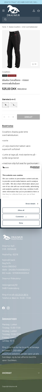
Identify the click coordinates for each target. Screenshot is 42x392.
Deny (21, 223)
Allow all (21, 210)
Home (4, 27)
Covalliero (6, 72)
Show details (30, 204)
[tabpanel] (21, 161)
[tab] (7, 125)
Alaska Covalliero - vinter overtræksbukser (23, 27)
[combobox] (21, 19)
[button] (38, 10)
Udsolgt (28, 117)
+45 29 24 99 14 (21, 294)
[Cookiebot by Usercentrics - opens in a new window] (30, 167)
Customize (20, 217)
